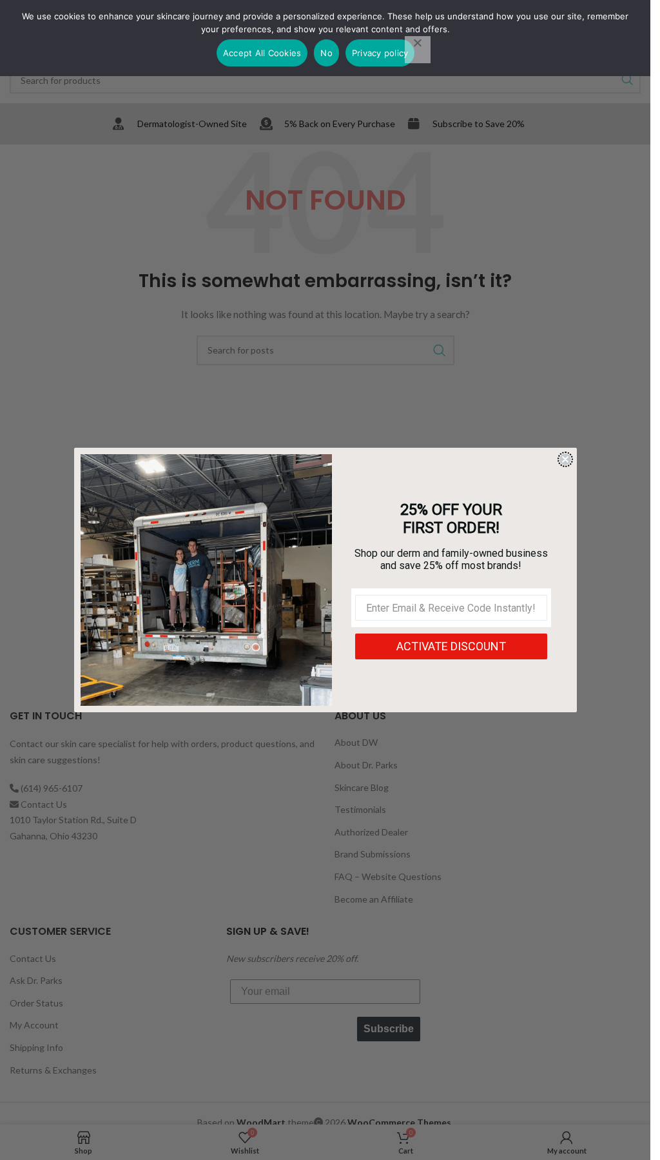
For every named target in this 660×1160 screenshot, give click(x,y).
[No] (418, 49)
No (326, 53)
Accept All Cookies (262, 53)
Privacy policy (380, 53)
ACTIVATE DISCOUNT (451, 646)
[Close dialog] (565, 459)
